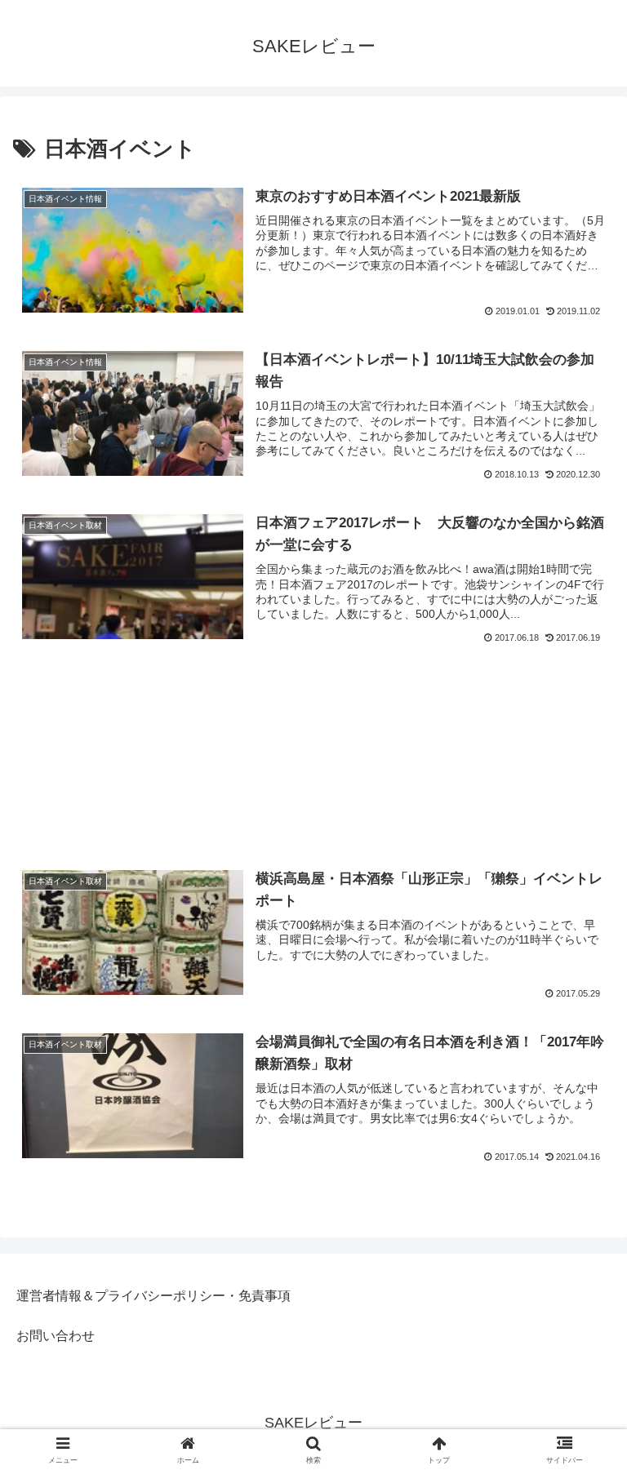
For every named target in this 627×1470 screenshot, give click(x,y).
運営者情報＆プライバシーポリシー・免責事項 (153, 1296)
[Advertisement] (313, 737)
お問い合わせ (55, 1336)
